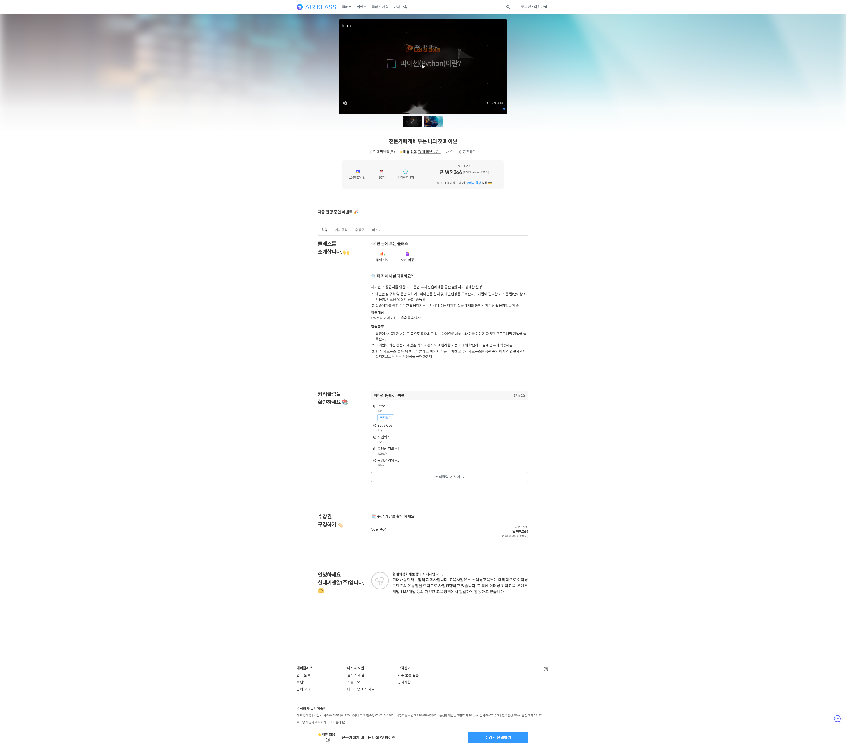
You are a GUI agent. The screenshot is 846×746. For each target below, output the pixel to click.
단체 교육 (400, 7)
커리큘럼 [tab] (341, 230)
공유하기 (469, 152)
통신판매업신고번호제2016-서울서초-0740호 (469, 715)
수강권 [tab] (360, 230)
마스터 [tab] (377, 230)
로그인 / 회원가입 (534, 7)
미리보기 (385, 418)
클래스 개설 (380, 7)
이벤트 (362, 7)
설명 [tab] (324, 230)
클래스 (347, 7)
